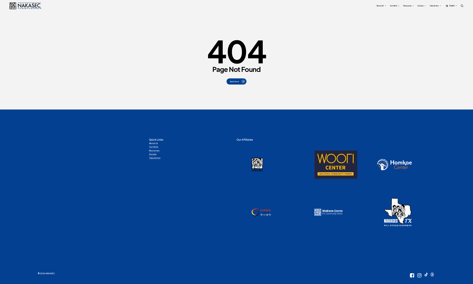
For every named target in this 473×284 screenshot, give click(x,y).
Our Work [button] (153, 146)
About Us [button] (153, 143)
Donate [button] (152, 154)
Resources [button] (154, 150)
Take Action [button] (154, 158)
